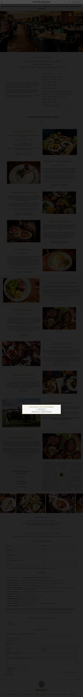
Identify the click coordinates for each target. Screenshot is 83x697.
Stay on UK (41, 409)
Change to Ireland (46, 411)
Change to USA (36, 411)
